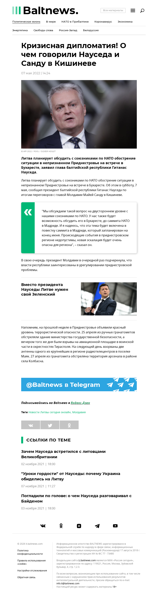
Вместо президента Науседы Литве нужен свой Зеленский (44, 289)
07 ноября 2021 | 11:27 (38, 486)
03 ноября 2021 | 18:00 (38, 508)
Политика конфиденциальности (30, 552)
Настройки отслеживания (32, 570)
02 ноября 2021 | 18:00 (38, 464)
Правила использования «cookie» (31, 562)
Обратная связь (26, 577)
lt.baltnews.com (87, 560)
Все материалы (113, 10)
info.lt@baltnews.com (67, 583)
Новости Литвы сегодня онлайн (50, 412)
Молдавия (79, 412)
